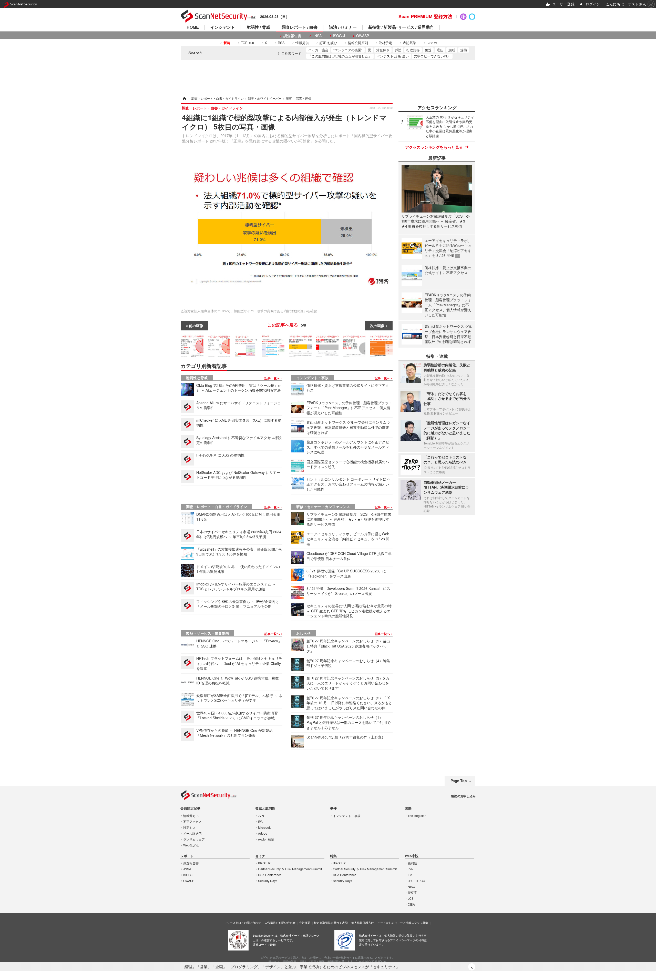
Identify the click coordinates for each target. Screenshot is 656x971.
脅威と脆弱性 (265, 808)
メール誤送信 (192, 833)
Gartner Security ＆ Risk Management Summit (290, 869)
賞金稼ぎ (382, 49)
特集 (333, 856)
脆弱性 (412, 863)
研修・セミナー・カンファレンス (323, 506)
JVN (261, 815)
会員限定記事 (190, 808)
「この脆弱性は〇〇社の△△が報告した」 (340, 56)
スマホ (432, 42)
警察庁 (412, 892)
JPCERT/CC (416, 880)
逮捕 (463, 49)
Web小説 (411, 856)
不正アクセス (192, 821)
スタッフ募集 (419, 923)
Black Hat (264, 863)
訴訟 (398, 49)
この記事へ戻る (287, 325)
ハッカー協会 (318, 49)
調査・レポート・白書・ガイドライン (216, 506)
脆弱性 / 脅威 (258, 27)
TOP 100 (247, 42)
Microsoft (264, 827)
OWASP (362, 35)
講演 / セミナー (343, 27)
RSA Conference (270, 875)
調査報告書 (292, 35)
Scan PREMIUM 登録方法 (425, 16)
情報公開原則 (358, 42)
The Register (417, 815)
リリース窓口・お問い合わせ (242, 923)
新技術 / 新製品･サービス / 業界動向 (401, 27)
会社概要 (304, 923)
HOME (193, 27)
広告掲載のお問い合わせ (279, 923)
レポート (187, 856)
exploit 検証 (266, 839)
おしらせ (303, 633)
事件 (333, 808)
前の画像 (196, 325)
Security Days (267, 880)
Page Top (458, 780)
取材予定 (385, 42)
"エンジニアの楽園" (348, 49)
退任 (440, 49)
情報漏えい (191, 815)
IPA (260, 821)
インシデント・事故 (312, 377)
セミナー (262, 856)
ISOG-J (339, 35)
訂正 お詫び (328, 42)
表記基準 (409, 42)
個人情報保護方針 (362, 923)
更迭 (428, 49)
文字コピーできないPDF (432, 56)
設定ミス (189, 827)
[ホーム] (184, 98)
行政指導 (413, 49)
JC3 (410, 898)
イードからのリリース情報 (394, 923)
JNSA (317, 35)
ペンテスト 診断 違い (393, 56)
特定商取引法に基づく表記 (331, 923)
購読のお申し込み (463, 796)
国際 (408, 808)
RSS (281, 42)
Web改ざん (191, 845)
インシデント (222, 27)
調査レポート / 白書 (299, 27)
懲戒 (451, 49)
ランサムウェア (194, 839)
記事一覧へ (272, 378)
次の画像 (377, 325)
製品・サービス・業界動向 (207, 633)
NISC (411, 886)
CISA (411, 904)
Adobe (262, 833)
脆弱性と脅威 (197, 377)
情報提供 (302, 42)
